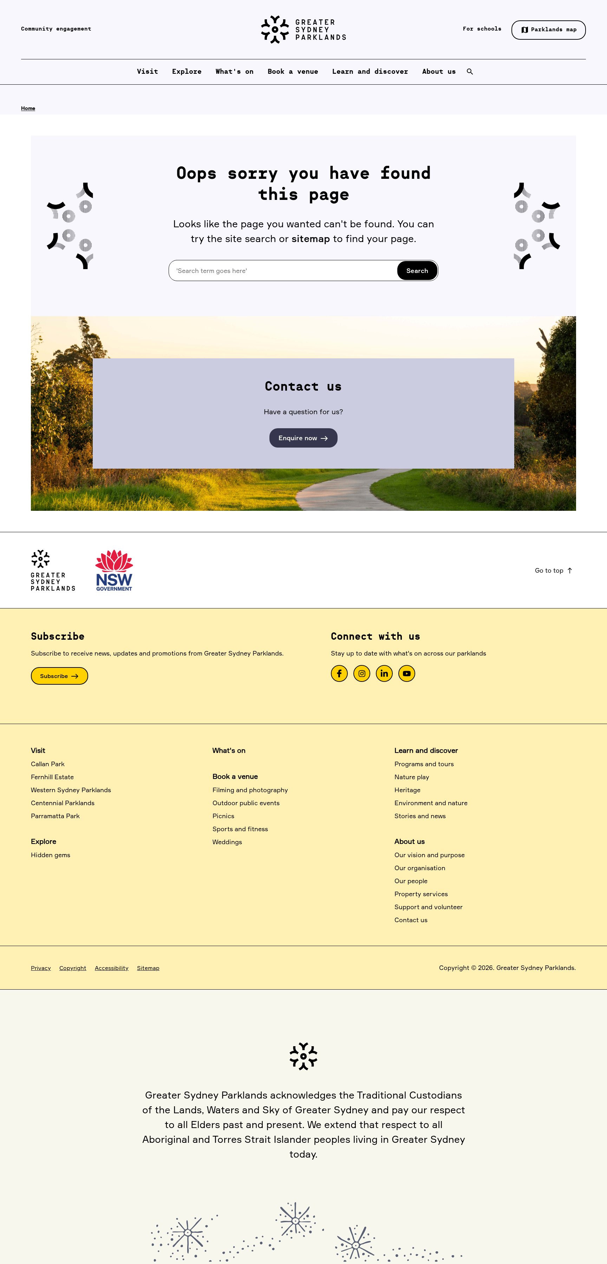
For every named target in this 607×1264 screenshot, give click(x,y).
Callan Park (48, 764)
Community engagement (56, 29)
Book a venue (235, 776)
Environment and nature (431, 803)
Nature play (411, 777)
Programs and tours (424, 764)
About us (409, 841)
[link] (339, 673)
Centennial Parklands (62, 803)
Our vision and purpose (429, 855)
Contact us (410, 920)
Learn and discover (426, 750)
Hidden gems (50, 855)
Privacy (41, 967)
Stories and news (420, 816)
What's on (229, 750)
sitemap (311, 238)
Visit (38, 750)
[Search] (470, 71)
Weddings (227, 842)
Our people (410, 881)
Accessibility (112, 967)
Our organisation (419, 868)
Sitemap (148, 967)
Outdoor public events (246, 803)
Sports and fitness (240, 829)
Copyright (72, 967)
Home (28, 108)
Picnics (223, 816)
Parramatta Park (55, 816)
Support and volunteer (428, 907)
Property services (421, 894)
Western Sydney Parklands (71, 790)
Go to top (554, 570)
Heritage (407, 790)
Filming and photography (250, 790)
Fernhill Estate (52, 777)
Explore (43, 841)
